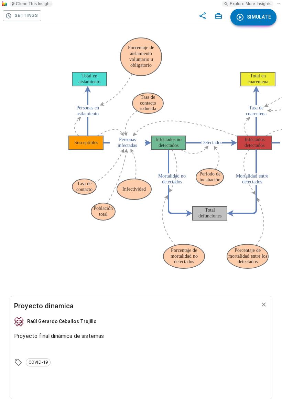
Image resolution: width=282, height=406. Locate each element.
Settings (26, 15)
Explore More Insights (250, 3)
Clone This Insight (33, 3)
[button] (38, 362)
